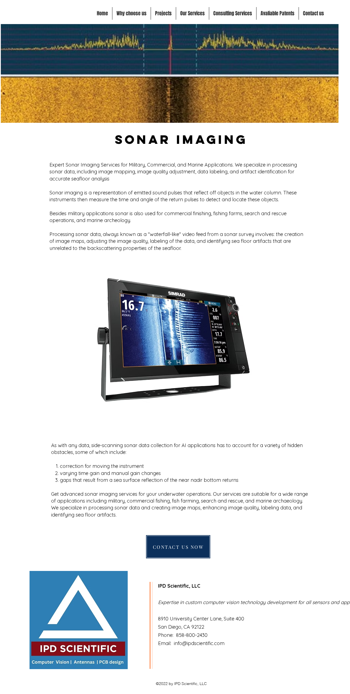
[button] (192, 13)
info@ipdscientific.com (199, 643)
